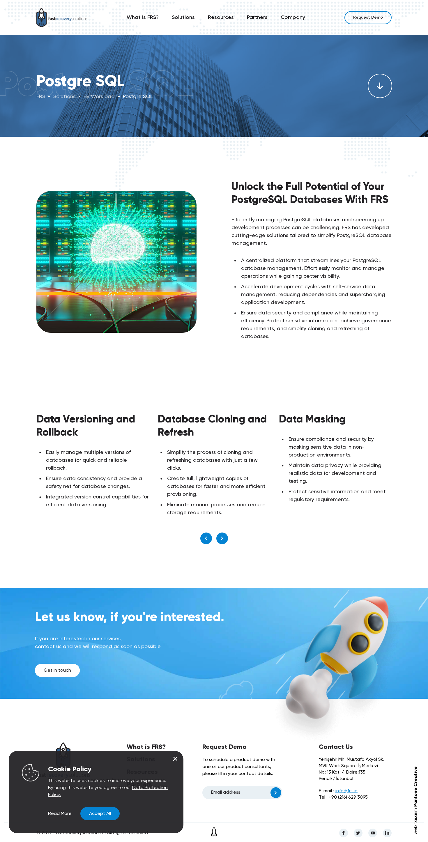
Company (293, 17)
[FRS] (61, 17)
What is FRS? (143, 17)
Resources (221, 17)
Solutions (183, 17)
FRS (40, 96)
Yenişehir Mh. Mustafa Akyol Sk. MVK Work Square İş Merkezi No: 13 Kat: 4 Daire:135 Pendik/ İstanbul (351, 769)
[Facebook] (343, 833)
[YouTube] (372, 833)
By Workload (99, 96)
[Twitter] (358, 833)
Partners (257, 17)
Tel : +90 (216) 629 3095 (343, 797)
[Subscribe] (275, 792)
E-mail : (338, 791)
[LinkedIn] (387, 833)
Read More (60, 813)
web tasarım (415, 800)
